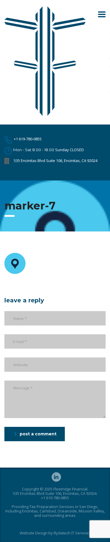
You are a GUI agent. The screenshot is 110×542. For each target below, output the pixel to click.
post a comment (38, 434)
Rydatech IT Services (72, 533)
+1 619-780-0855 (28, 139)
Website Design (34, 533)
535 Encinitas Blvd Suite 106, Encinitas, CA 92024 (55, 160)
